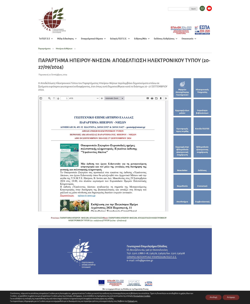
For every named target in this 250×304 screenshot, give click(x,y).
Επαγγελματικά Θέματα (92, 39)
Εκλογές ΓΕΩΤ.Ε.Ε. (118, 39)
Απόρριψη (231, 297)
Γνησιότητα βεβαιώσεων (202, 111)
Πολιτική (131, 301)
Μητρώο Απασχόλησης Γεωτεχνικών (182, 92)
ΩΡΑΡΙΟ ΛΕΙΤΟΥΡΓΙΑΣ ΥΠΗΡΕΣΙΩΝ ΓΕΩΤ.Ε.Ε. (152, 256)
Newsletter (182, 170)
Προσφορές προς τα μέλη (182, 130)
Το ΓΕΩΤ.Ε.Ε (44, 39)
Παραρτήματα (44, 49)
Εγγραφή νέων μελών (182, 111)
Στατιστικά (202, 186)
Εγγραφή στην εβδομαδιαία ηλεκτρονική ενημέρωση (182, 151)
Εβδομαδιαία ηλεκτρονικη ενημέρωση (202, 149)
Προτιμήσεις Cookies (141, 296)
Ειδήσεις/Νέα (140, 39)
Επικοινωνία (187, 39)
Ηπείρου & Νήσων (64, 49)
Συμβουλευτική (202, 202)
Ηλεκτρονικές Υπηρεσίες (202, 90)
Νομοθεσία (182, 186)
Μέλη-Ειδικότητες (65, 39)
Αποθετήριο (182, 202)
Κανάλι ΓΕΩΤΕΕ (202, 129)
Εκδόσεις (202, 170)
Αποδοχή (213, 297)
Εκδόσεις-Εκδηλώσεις (164, 39)
